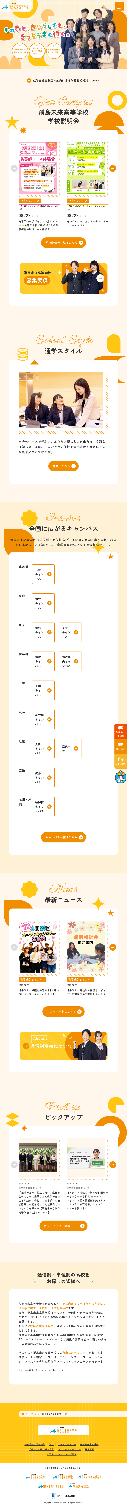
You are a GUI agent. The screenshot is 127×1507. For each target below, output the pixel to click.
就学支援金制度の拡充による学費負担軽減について (66, 80)
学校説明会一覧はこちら (61, 243)
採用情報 (89, 1449)
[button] (112, 168)
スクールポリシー (67, 1444)
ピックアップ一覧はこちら (61, 1226)
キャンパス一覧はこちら (61, 837)
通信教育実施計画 (89, 1444)
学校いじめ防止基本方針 (41, 1449)
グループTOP (31, 1413)
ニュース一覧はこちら (61, 1011)
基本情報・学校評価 (34, 1444)
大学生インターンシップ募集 (61, 1454)
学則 (51, 1444)
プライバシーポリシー (69, 1449)
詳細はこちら (61, 466)
